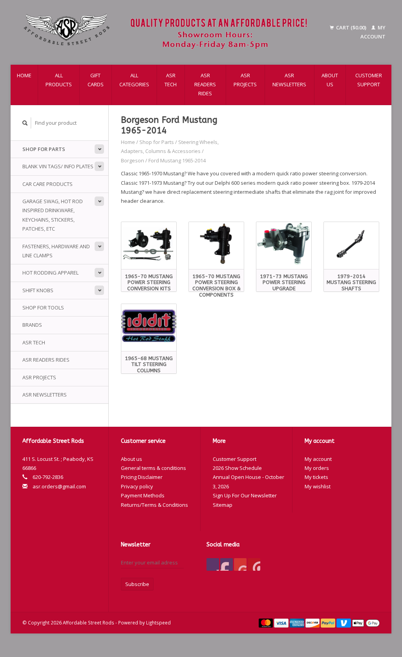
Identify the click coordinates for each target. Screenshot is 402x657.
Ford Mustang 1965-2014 (177, 160)
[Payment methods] (266, 622)
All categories (134, 80)
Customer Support (368, 80)
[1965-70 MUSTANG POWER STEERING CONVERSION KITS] (148, 244)
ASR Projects (245, 80)
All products (59, 80)
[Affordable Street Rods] (168, 32)
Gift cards (96, 80)
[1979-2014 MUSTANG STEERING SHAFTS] (351, 244)
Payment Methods (142, 495)
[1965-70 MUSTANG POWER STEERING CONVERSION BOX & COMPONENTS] (216, 244)
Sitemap (222, 504)
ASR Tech (170, 80)
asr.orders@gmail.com (59, 486)
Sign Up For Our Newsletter (245, 495)
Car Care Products (47, 183)
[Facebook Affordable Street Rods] (212, 564)
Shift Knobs (37, 290)
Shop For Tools (43, 307)
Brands (32, 324)
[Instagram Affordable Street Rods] (254, 564)
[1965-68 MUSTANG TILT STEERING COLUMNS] (148, 326)
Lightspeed (158, 622)
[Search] (25, 123)
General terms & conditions (153, 467)
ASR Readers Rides (205, 84)
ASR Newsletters (289, 80)
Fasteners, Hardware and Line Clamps (56, 251)
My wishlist (318, 486)
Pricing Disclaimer (142, 476)
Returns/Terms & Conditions (154, 504)
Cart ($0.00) (351, 27)
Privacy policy (137, 486)
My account (318, 458)
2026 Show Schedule (237, 467)
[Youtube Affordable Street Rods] (240, 564)
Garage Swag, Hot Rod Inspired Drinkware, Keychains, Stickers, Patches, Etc (52, 215)
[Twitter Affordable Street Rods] (226, 564)
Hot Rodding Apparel (50, 272)
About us (330, 80)
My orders (317, 467)
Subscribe (137, 584)
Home (24, 75)
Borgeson (132, 160)
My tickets (316, 476)
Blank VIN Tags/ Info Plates (57, 166)
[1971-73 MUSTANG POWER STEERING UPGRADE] (283, 244)
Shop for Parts (43, 149)
